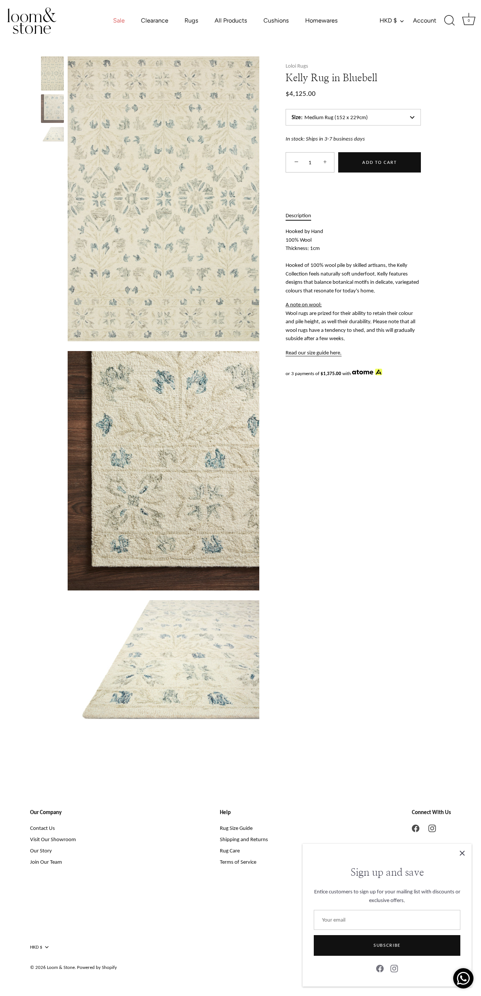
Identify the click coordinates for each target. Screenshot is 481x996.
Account (424, 20)
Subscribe (387, 945)
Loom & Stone (61, 967)
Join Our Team (46, 861)
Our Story (41, 850)
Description (298, 215)
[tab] (302, 215)
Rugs (191, 20)
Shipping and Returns (244, 839)
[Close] (462, 853)
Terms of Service (238, 861)
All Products (231, 20)
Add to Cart (379, 162)
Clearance (154, 20)
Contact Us (42, 828)
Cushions (276, 20)
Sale (119, 20)
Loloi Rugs (297, 65)
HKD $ (388, 20)
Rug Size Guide (236, 828)
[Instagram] (394, 968)
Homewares (321, 20)
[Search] (449, 20)
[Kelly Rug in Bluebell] (52, 73)
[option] (52, 75)
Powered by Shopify (97, 967)
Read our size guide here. (314, 352)
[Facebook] (380, 968)
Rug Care (230, 850)
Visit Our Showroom (53, 839)
